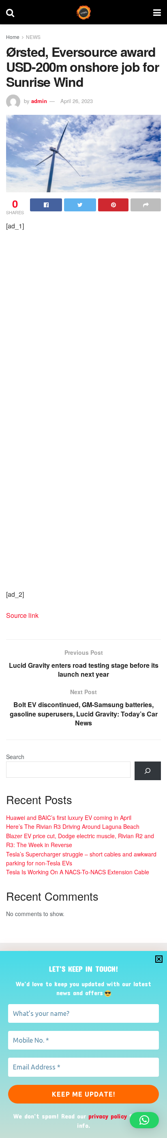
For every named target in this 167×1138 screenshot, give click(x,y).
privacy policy (107, 1116)
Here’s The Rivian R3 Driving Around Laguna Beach (72, 826)
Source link (22, 615)
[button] (144, 1120)
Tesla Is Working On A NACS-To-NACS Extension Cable (77, 872)
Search (15, 757)
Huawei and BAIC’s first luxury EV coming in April (68, 817)
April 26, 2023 (76, 101)
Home (12, 36)
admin (39, 101)
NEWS (33, 36)
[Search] (148, 771)
